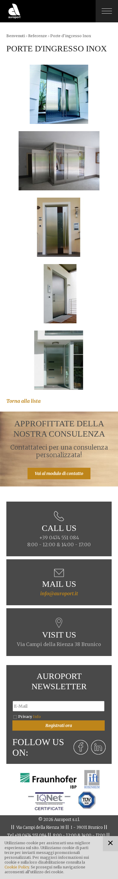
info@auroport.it (59, 593)
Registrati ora (58, 725)
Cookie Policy (17, 867)
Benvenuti (15, 36)
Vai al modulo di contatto (59, 473)
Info (37, 716)
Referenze (37, 36)
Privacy (29, 716)
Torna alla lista (23, 401)
